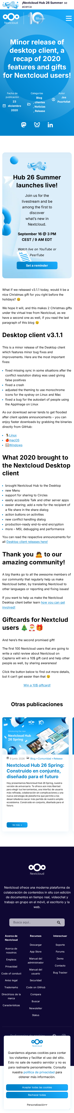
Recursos (35, 935)
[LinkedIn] (50, 124)
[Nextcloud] (24, 18)
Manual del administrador (36, 960)
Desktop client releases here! (27, 542)
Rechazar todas (37, 1095)
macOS (14, 440)
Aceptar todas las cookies (37, 1087)
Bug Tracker (60, 972)
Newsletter (35, 1008)
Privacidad (11, 966)
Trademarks (11, 987)
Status (35, 1015)
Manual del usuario (35, 971)
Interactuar (60, 935)
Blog (39, 97)
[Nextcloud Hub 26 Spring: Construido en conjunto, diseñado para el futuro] (35, 736)
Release (40, 110)
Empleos (11, 959)
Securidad (36, 980)
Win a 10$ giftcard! (37, 685)
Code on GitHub (35, 987)
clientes (40, 102)
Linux (13, 435)
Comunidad (45, 758)
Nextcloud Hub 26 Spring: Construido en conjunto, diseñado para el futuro (35, 770)
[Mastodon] (24, 124)
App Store (36, 951)
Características (11, 1005)
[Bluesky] (37, 124)
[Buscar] (58, 922)
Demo (60, 958)
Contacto (60, 965)
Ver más (16, 825)
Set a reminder (37, 265)
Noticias (40, 106)
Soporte (60, 944)
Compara (35, 994)
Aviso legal (11, 980)
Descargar (36, 944)
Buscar (36, 1001)
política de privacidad (39, 1072)
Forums (60, 951)
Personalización (36, 1104)
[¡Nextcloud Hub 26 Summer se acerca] (10, 5)
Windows (15, 445)
